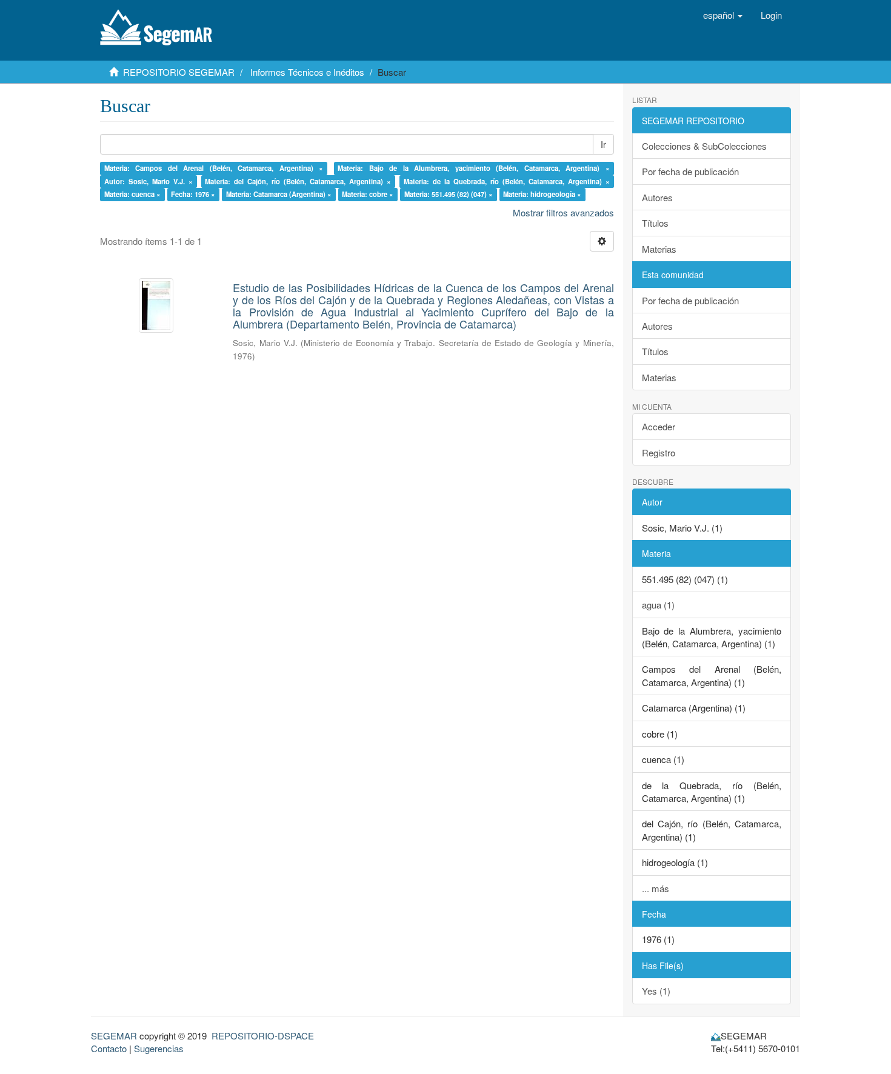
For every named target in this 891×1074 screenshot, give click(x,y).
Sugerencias (159, 1048)
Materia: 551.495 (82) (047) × (448, 194)
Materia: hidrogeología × (542, 194)
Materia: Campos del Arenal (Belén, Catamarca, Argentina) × (214, 168)
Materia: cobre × (367, 194)
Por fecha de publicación (690, 171)
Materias (659, 248)
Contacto (109, 1048)
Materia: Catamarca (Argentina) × (279, 194)
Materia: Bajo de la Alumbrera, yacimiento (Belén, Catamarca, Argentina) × (474, 168)
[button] (723, 15)
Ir (603, 144)
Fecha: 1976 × (193, 194)
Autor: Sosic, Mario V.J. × (148, 181)
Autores (657, 197)
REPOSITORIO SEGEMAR (179, 71)
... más (655, 888)
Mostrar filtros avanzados (563, 212)
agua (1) (658, 604)
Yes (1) (656, 990)
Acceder (658, 426)
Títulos (655, 222)
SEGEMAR (114, 1035)
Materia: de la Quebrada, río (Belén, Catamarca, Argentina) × (507, 181)
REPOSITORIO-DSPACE (263, 1035)
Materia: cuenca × (132, 194)
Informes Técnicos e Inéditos (307, 71)
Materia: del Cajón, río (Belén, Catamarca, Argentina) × (298, 181)
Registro (658, 452)
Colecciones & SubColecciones (704, 145)
